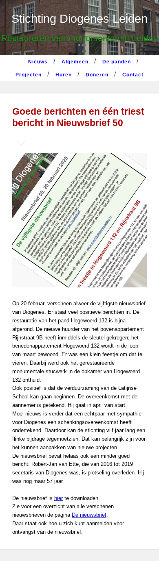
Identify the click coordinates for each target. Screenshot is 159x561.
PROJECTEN (28, 75)
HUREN (63, 75)
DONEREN (97, 75)
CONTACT (133, 75)
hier (58, 498)
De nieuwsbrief (89, 515)
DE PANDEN (116, 62)
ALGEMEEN (75, 62)
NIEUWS (38, 62)
